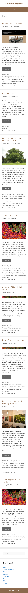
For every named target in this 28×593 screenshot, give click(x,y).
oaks (13, 201)
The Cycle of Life (9, 215)
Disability (5, 574)
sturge (14, 203)
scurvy (4, 203)
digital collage (17, 270)
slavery (9, 203)
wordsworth (20, 467)
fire (3, 198)
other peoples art (15, 461)
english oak (21, 196)
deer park (14, 196)
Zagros (18, 205)
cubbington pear (9, 77)
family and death (7, 273)
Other (4, 581)
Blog (8, 74)
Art (5, 74)
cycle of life (13, 268)
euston (22, 77)
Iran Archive (19, 194)
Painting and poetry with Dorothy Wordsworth (13, 402)
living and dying (7, 275)
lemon (20, 198)
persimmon (8, 539)
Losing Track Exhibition (12, 24)
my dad (14, 275)
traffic (4, 83)
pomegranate (17, 539)
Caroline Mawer (14, 3)
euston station (6, 79)
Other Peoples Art (9, 569)
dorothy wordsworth (10, 463)
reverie (22, 465)
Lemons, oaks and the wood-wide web (11, 139)
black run (6, 268)
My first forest (8, 93)
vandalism (13, 83)
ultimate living (6, 541)
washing (13, 541)
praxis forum (18, 389)
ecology (16, 77)
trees (8, 83)
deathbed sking (7, 387)
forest (20, 79)
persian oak (19, 201)
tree (7, 391)
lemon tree (5, 201)
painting (12, 465)
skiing (8, 277)
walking (13, 467)
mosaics (12, 330)
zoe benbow (6, 470)
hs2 (8, 81)
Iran (4, 578)
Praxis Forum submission (13, 340)
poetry (17, 465)
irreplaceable (14, 81)
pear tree (21, 81)
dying (23, 270)
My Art (5, 567)
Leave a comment (9, 86)
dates (13, 537)
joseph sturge (13, 198)
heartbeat (20, 273)
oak (10, 201)
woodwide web (10, 205)
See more (6, 69)
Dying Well (13, 266)
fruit (7, 330)
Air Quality (6, 572)
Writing (5, 583)
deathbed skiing (7, 270)
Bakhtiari (9, 194)
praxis (19, 275)
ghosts (4, 81)
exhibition (14, 79)
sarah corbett (6, 467)
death (19, 268)
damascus (14, 328)
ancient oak (7, 196)
